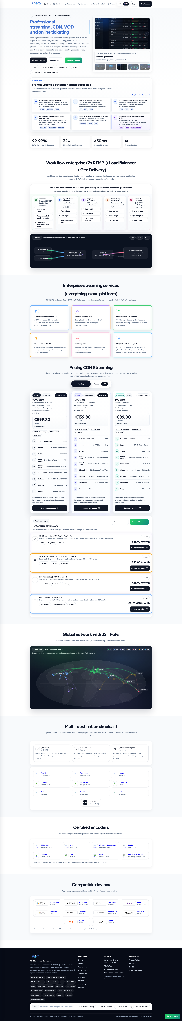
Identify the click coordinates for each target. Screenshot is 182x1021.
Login (134, 4)
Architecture (63, 67)
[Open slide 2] (111, 67)
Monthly (81, 384)
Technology (71, 4)
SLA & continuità (135, 970)
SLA (76, 67)
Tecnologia (82, 967)
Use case (37, 72)
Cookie (132, 967)
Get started (40, 60)
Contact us (145, 4)
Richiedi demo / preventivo (114, 973)
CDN (35, 67)
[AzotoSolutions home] (36, 4)
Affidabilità (82, 974)
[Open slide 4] (133, 67)
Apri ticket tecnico (111, 969)
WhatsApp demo (73, 60)
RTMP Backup (48, 67)
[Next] (147, 34)
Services (59, 4)
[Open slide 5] (145, 67)
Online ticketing (52, 72)
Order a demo (55, 60)
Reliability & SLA (99, 4)
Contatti (81, 977)
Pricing (112, 4)
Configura (82, 984)
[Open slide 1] (100, 67)
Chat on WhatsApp (139, 522)
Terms (131, 963)
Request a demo (120, 522)
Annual (100, 384)
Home (49, 4)
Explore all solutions (140, 95)
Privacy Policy (134, 960)
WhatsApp (174, 1016)
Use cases (84, 4)
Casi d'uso (82, 970)
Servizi (80, 963)
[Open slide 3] (122, 67)
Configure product (48, 508)
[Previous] (98, 34)
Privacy (81, 987)
